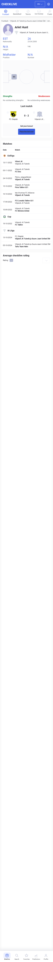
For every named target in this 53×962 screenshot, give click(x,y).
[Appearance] (49, 4)
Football (4, 21)
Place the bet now (27, 132)
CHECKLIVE (9, 4)
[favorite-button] (8, 112)
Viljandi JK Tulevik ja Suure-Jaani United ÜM (27, 21)
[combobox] (40, 4)
